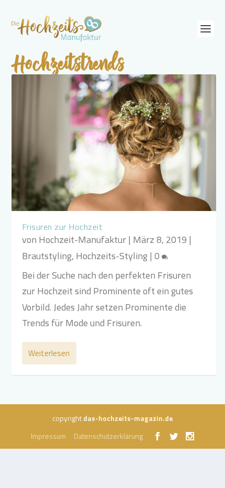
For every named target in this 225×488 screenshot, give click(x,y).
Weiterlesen (49, 353)
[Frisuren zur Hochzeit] (114, 142)
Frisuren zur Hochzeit (62, 226)
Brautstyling (47, 256)
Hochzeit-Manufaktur (82, 239)
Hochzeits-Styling (112, 256)
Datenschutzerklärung (108, 435)
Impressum (48, 435)
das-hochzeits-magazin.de (128, 418)
